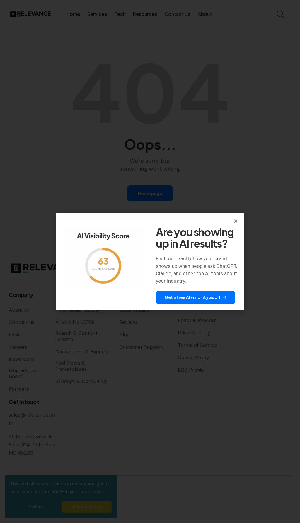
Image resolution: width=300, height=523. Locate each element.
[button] (235, 221)
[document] (150, 261)
